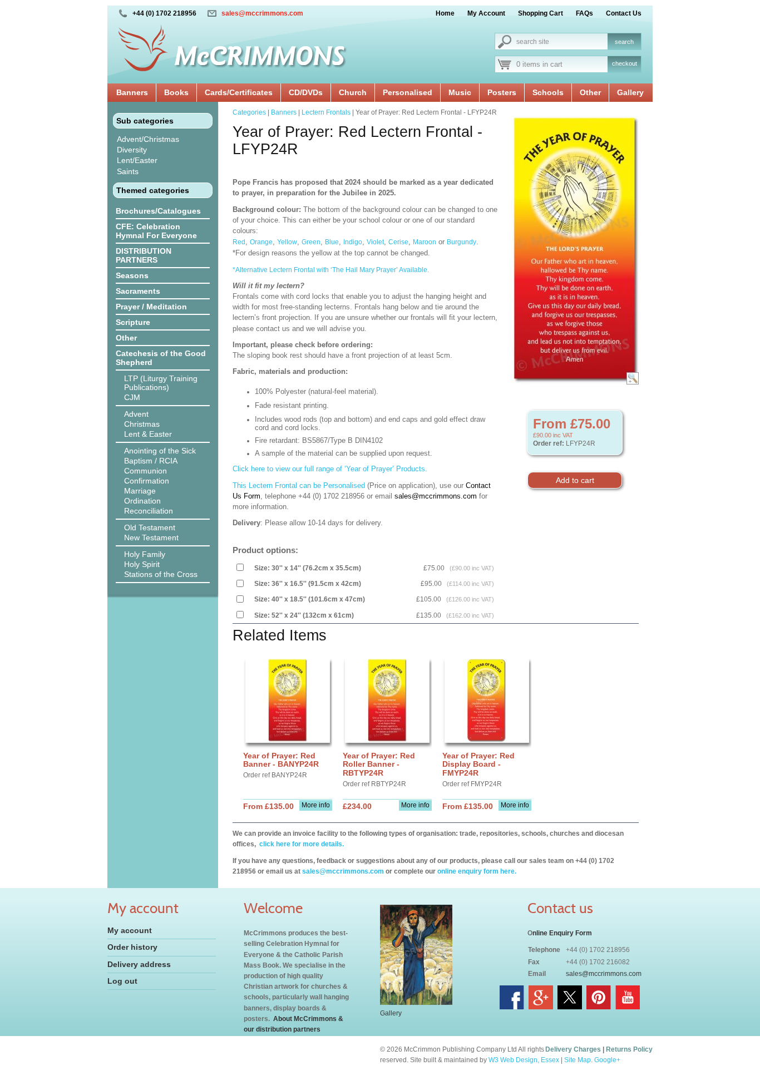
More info (316, 805)
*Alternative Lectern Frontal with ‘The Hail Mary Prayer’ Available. (332, 270)
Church (353, 92)
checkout (624, 63)
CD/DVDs (306, 92)
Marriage (140, 490)
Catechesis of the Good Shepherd (161, 358)
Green (311, 242)
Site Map (577, 1060)
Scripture (133, 322)
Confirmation (146, 480)
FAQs (584, 13)
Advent (136, 414)
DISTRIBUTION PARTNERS (143, 255)
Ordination (142, 500)
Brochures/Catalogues (158, 210)
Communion (145, 470)
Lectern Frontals (326, 112)
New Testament (151, 537)
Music (459, 92)
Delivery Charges (573, 1049)
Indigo (352, 242)
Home (445, 13)
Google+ (607, 1060)
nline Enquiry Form (562, 933)
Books (176, 92)
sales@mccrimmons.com (262, 13)
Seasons (132, 275)
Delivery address (139, 964)
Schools (548, 92)
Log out (122, 981)
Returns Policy (629, 1049)
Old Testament (149, 527)
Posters (501, 92)
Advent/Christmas (148, 139)
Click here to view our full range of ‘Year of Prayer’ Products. (330, 469)
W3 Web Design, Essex (523, 1060)
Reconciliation (148, 510)
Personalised (407, 92)
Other (590, 92)
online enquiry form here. (476, 871)
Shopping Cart (540, 13)
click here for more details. (301, 844)
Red (239, 242)
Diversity (132, 149)
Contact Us (623, 13)
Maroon (424, 242)
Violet (375, 242)
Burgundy (461, 242)
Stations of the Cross (161, 574)
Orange (261, 242)
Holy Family (144, 554)
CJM (132, 397)
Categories (249, 112)
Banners (132, 92)
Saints (128, 171)
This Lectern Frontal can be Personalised (299, 485)
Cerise (398, 242)
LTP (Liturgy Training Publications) (161, 383)
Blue (332, 242)
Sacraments (138, 291)
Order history (132, 947)
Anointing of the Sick (160, 450)
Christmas (142, 424)
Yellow (287, 242)
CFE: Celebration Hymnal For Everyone (156, 231)
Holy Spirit (142, 564)
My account (129, 930)
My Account (486, 13)
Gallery (630, 92)
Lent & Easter (148, 434)
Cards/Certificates (239, 92)
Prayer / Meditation (151, 306)
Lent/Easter (137, 160)
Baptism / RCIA (150, 460)
